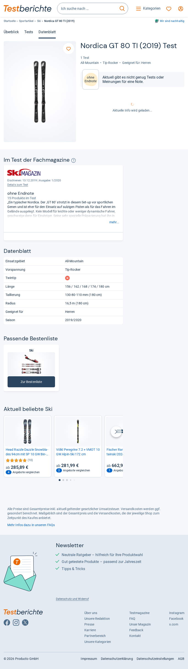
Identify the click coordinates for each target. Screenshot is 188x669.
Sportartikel (26, 21)
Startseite (10, 21)
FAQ (132, 618)
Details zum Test (17, 184)
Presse (89, 624)
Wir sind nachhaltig (172, 21)
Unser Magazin (140, 624)
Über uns (90, 613)
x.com (173, 624)
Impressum (89, 659)
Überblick (11, 32)
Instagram (176, 613)
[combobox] (86, 8)
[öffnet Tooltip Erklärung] (73, 160)
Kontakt (135, 636)
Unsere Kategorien (97, 642)
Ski (39, 21)
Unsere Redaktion (97, 618)
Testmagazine (139, 613)
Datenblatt (47, 32)
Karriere (90, 630)
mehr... (114, 222)
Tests (28, 32)
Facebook (176, 618)
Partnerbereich (95, 636)
